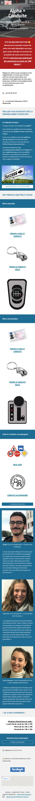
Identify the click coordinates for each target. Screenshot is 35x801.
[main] (17, 13)
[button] (2, 2)
